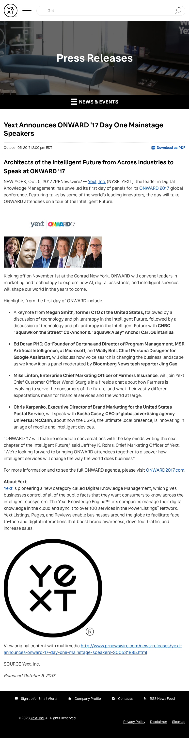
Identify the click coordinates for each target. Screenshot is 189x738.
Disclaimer (158, 722)
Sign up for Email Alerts (39, 698)
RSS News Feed (162, 698)
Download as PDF (171, 147)
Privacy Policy (134, 722)
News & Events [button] (98, 102)
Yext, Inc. (97, 181)
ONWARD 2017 (154, 188)
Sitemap (178, 722)
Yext (8, 488)
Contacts (125, 698)
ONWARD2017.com (165, 470)
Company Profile (88, 698)
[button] (27, 10)
